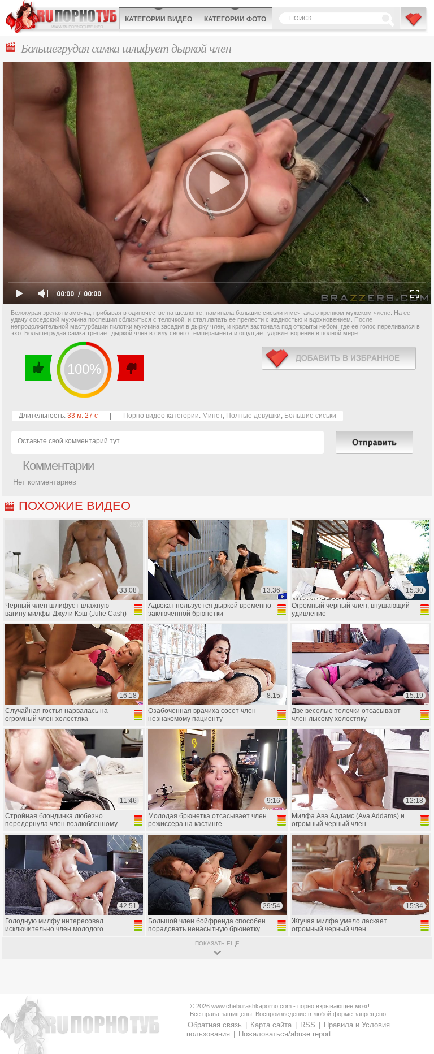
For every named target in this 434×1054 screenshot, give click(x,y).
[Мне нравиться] (39, 368)
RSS (307, 1025)
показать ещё (217, 943)
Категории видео (158, 19)
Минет (212, 416)
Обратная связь (215, 1025)
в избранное (339, 358)
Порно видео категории (161, 416)
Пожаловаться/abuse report (284, 1034)
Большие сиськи (310, 416)
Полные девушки (253, 416)
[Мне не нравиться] (130, 368)
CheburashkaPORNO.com (62, 16)
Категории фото (235, 19)
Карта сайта (271, 1025)
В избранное (414, 24)
